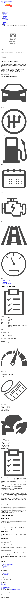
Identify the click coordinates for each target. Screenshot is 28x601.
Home (4, 22)
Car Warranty (6, 567)
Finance (5, 13)
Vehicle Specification (7, 280)
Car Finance (5, 565)
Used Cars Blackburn (8, 564)
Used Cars (5, 12)
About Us (5, 18)
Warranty (5, 16)
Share (2, 78)
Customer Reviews (7, 283)
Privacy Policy (6, 573)
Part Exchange (6, 14)
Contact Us (5, 19)
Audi (4, 24)
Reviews (5, 17)
